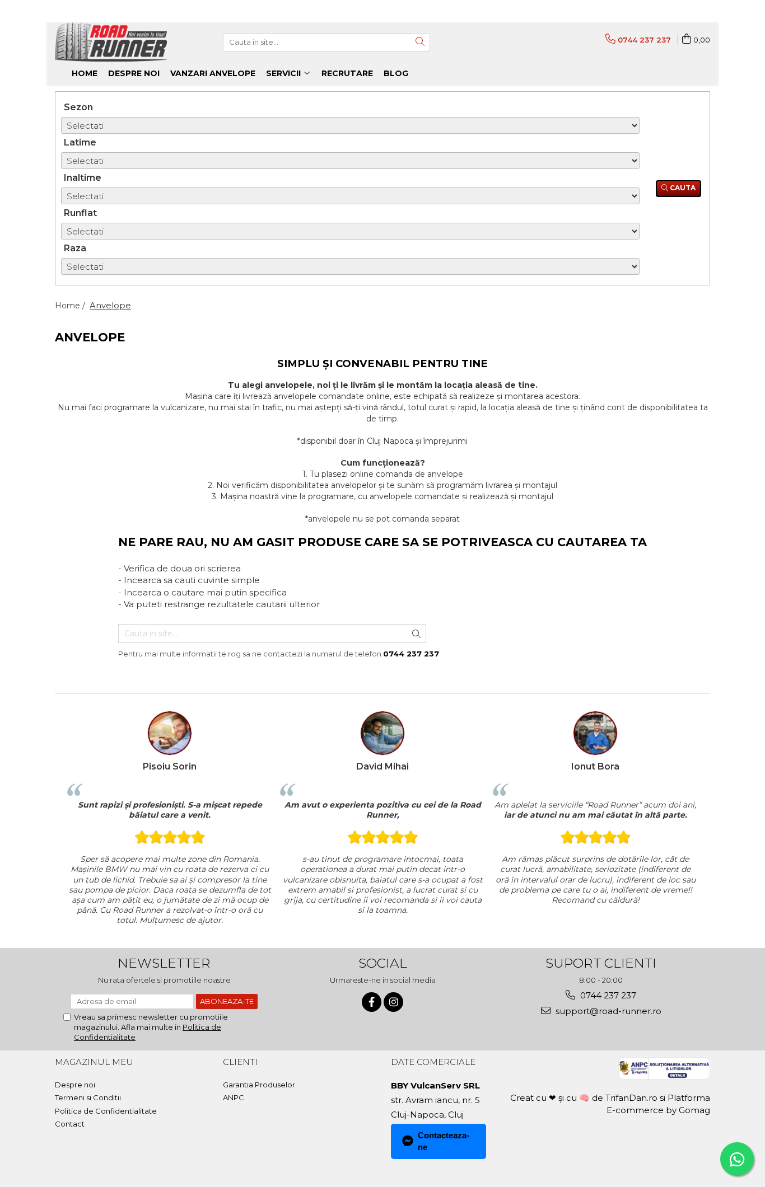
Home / (71, 306)
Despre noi (75, 1084)
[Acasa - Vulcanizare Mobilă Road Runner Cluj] (111, 42)
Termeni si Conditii (88, 1097)
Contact (70, 1123)
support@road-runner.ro (607, 1011)
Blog (396, 73)
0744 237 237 (607, 995)
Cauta (682, 188)
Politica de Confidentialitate (106, 1110)
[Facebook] (371, 1002)
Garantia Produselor (259, 1084)
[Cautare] (420, 42)
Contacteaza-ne (443, 1141)
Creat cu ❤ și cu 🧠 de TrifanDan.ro (585, 1097)
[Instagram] (393, 1002)
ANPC (233, 1097)
